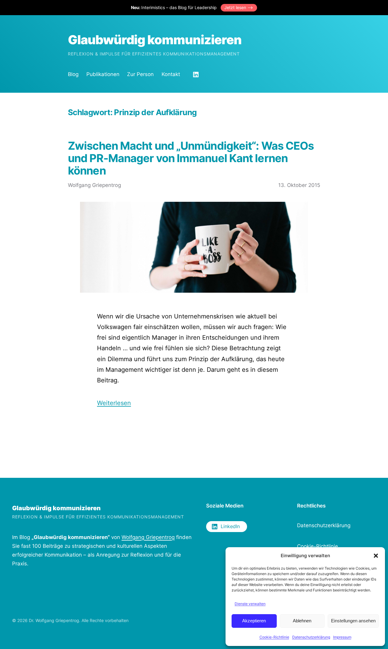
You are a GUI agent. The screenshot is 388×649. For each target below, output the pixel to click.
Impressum (342, 637)
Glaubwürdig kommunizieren (155, 39)
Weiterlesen (114, 403)
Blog (73, 74)
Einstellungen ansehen (353, 620)
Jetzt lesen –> (238, 7)
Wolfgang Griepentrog (148, 537)
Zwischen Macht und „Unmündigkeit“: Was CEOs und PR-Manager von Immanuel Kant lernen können (191, 158)
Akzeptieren (254, 620)
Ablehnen (302, 620)
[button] (376, 556)
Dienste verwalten (250, 603)
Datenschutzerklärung (311, 637)
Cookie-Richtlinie (274, 637)
